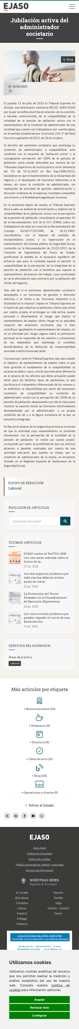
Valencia (21, 923)
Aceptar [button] (39, 999)
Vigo (58, 903)
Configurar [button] (39, 1015)
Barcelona (22, 897)
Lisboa (21, 908)
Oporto (58, 892)
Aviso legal (39, 847)
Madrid (22, 913)
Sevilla (58, 897)
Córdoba (22, 903)
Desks (58, 913)
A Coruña (22, 892)
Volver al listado (41, 805)
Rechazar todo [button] (39, 1007)
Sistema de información (39, 870)
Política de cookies (39, 859)
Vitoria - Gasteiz (58, 908)
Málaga (22, 918)
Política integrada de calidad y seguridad (39, 864)
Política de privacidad (39, 853)
